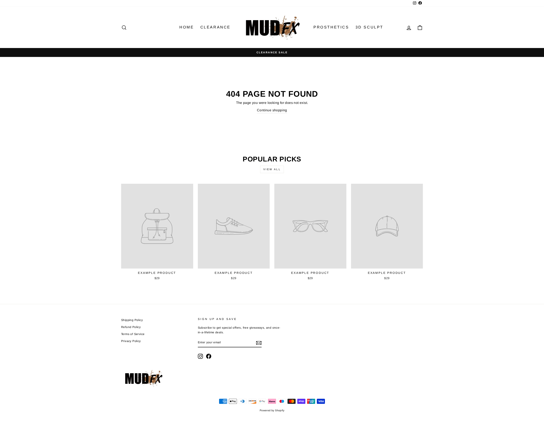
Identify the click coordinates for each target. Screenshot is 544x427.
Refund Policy (131, 327)
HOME (186, 27)
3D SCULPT (369, 27)
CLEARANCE (215, 27)
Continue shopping (272, 110)
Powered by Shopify (272, 410)
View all (272, 169)
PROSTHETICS (331, 27)
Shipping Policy (132, 320)
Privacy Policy (131, 341)
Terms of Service (132, 334)
